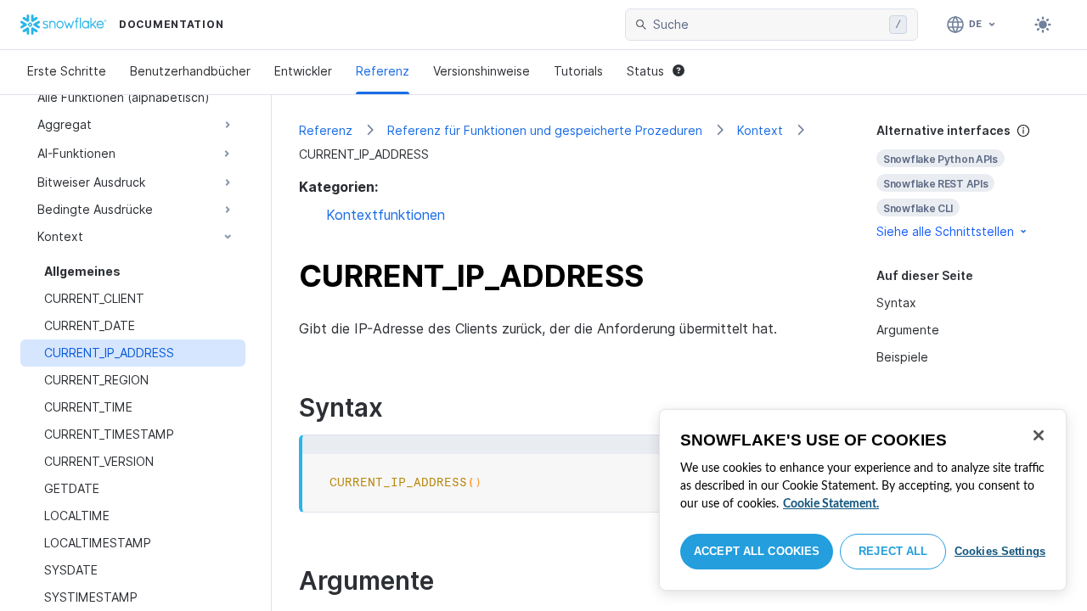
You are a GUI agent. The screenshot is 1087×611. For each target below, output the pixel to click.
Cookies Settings (1000, 551)
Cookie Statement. (831, 504)
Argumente (907, 329)
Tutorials (578, 71)
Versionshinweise (481, 71)
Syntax (896, 302)
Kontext (760, 130)
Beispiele (902, 357)
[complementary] (968, 181)
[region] (863, 500)
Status (645, 71)
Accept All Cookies (756, 551)
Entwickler (303, 71)
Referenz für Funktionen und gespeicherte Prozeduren (544, 130)
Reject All (893, 551)
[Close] (1038, 435)
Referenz (382, 71)
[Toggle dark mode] (1043, 25)
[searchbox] (767, 24)
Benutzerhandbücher (190, 71)
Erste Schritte (66, 71)
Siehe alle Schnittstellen (945, 231)
